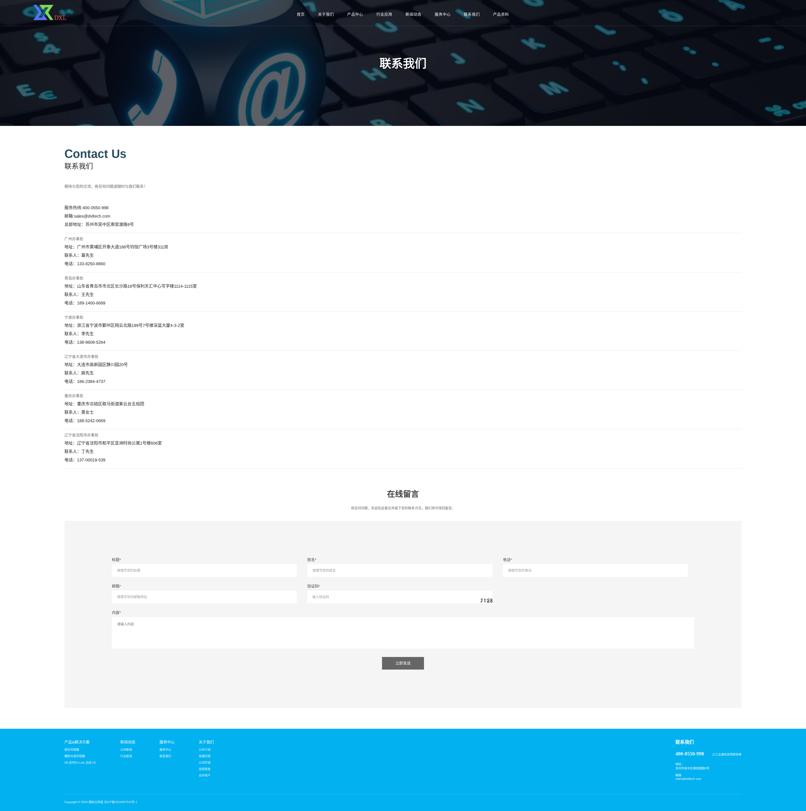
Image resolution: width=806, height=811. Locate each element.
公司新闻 (126, 749)
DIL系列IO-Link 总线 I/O (80, 762)
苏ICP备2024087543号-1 (120, 802)
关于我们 (326, 14)
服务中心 (443, 14)
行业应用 (384, 14)
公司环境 (205, 762)
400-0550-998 (689, 753)
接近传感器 (71, 749)
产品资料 (501, 14)
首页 (301, 14)
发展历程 (205, 756)
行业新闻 (126, 756)
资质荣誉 (205, 769)
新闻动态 (413, 14)
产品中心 (355, 14)
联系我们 (472, 14)
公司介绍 (205, 749)
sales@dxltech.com (688, 778)
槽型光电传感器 (74, 756)
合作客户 (205, 775)
